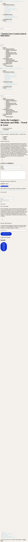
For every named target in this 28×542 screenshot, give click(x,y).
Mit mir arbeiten (9, 21)
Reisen (7, 13)
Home (4, 3)
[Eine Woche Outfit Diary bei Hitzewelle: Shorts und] (3, 263)
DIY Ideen (8, 10)
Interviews (8, 12)
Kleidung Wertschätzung (11, 5)
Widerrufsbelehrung (7, 536)
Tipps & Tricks (9, 18)
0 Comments (6, 129)
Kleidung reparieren (10, 15)
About (4, 20)
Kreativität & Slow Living (11, 9)
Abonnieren (6, 234)
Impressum (5, 534)
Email (2, 167)
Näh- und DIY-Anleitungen (12, 17)
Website (2, 169)
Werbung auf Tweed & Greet (9, 537)
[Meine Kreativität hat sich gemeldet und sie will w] (20, 348)
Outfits (7, 7)
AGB (4, 532)
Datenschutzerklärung (8, 533)
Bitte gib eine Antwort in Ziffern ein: (8, 181)
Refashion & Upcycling (11, 8)
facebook (5, 136)
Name (2, 166)
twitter (4, 137)
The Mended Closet (7, 19)
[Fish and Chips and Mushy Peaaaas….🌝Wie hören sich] (12, 291)
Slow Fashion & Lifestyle (8, 4)
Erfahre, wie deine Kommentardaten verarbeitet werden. (13, 189)
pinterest (5, 139)
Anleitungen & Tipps (7, 14)
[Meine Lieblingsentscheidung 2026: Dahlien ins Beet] (3, 487)
